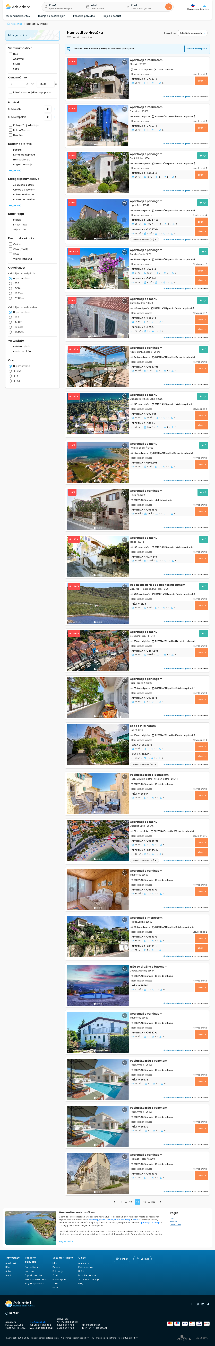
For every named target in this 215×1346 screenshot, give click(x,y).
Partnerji (124, 1258)
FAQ (92, 1337)
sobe (135, 1219)
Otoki (55, 1275)
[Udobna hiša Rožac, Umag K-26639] (98, 1126)
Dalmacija (175, 1224)
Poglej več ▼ (66, 1241)
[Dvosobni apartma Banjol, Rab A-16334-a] (98, 172)
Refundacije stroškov (36, 1279)
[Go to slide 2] (97, 97)
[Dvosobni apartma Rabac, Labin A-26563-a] (98, 936)
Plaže (55, 1287)
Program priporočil (34, 1283)
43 (130, 1201)
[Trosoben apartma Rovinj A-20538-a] (98, 509)
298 (153, 1201)
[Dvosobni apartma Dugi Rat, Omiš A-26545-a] (98, 840)
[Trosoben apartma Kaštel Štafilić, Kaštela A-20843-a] (98, 366)
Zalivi (55, 1283)
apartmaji (93, 1219)
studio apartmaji (122, 1219)
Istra (172, 1218)
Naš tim (82, 1271)
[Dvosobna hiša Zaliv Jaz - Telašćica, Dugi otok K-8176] (98, 603)
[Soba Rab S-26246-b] (98, 744)
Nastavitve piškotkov (127, 1337)
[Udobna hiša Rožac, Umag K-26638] (98, 1079)
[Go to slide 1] (95, 97)
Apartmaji (10, 1263)
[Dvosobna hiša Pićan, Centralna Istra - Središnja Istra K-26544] (98, 793)
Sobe (8, 1271)
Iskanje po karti (18, 35)
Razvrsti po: (170, 33)
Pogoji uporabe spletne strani (45, 1337)
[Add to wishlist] (124, 62)
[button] (61, 6)
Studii (8, 1275)
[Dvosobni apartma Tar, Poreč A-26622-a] (98, 1032)
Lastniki (145, 1258)
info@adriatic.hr (38, 1322)
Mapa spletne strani (106, 1337)
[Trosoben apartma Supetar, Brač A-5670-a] (98, 268)
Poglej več (15, 170)
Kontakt (14, 1313)
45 (144, 1201)
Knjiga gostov (85, 1267)
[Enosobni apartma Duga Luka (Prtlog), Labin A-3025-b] (98, 413)
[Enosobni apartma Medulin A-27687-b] (98, 78)
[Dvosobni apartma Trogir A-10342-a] (98, 556)
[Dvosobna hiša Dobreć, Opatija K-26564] (98, 985)
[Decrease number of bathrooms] (41, 109)
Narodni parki (59, 1279)
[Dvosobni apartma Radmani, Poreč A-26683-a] (98, 1173)
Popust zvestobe (33, 1275)
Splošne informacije (88, 1279)
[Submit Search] (168, 6)
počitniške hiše (106, 1219)
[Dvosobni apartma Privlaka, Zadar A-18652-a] (98, 462)
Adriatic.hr (83, 1263)
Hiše (7, 1267)
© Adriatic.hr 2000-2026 (17, 1337)
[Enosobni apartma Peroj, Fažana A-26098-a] (98, 697)
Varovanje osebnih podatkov (75, 1337)
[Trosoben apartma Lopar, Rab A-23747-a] (98, 219)
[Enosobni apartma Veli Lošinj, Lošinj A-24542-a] (98, 650)
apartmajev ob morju (149, 1222)
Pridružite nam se (87, 1275)
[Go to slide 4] (101, 238)
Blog (80, 1283)
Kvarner (174, 1221)
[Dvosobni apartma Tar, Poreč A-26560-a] (98, 889)
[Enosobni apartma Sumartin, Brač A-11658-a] (98, 317)
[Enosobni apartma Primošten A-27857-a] (98, 125)
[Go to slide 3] (99, 238)
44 (137, 1201)
